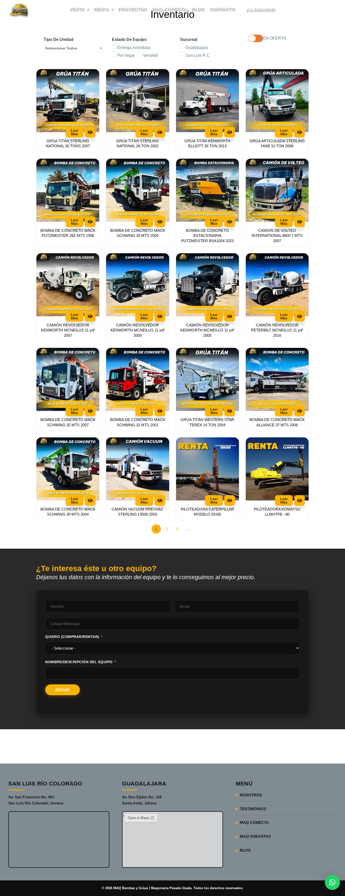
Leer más (74, 132)
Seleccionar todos (61, 48)
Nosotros (251, 795)
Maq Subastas (255, 836)
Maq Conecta (254, 822)
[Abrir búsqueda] (330, 10)
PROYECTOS (132, 9)
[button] (332, 882)
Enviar (62, 690)
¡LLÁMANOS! (261, 10)
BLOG (198, 9)
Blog (245, 850)
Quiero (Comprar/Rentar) (72, 636)
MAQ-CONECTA (169, 9)
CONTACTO (222, 9)
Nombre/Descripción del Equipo (79, 662)
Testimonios (253, 809)
